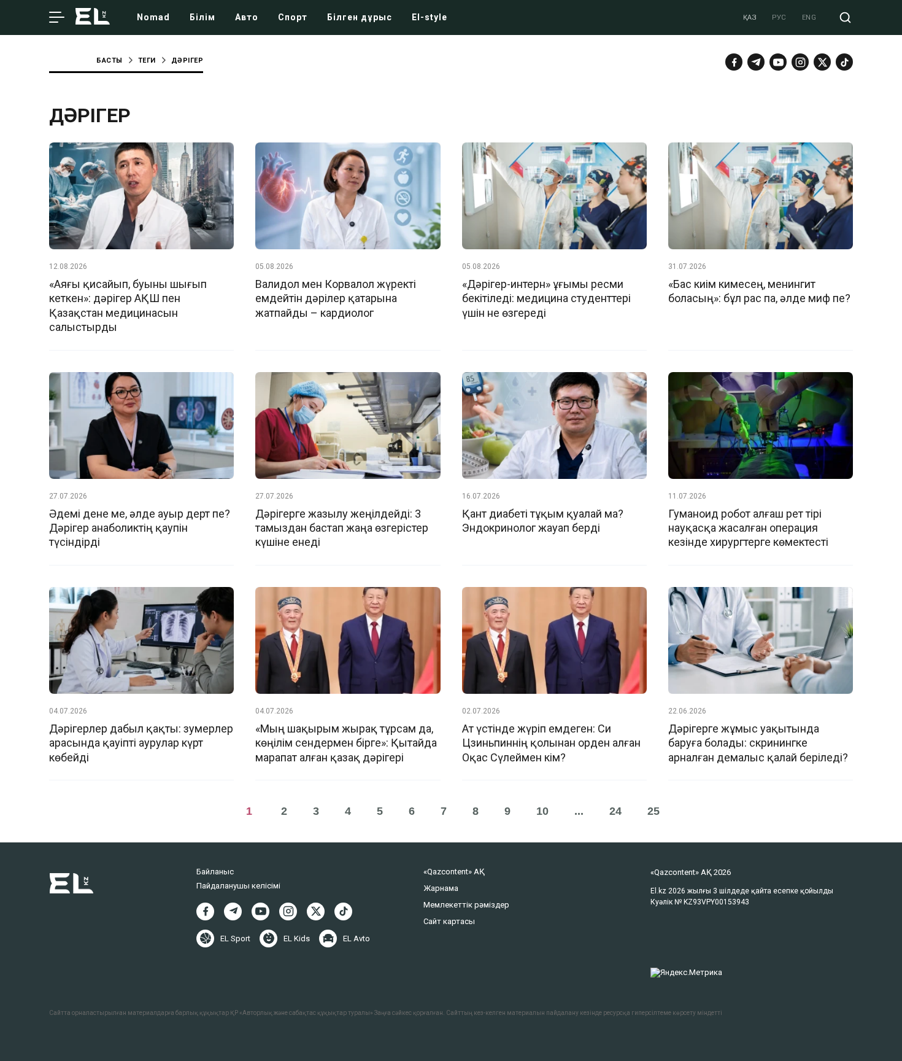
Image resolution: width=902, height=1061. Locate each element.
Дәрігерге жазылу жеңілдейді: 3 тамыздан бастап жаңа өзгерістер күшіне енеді (341, 528)
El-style (429, 17)
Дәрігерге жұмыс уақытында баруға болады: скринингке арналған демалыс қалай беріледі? (758, 743)
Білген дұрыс (359, 17)
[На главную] (92, 17)
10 (542, 811)
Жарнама (440, 888)
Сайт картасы (449, 921)
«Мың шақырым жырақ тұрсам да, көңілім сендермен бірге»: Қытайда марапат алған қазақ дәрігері (346, 743)
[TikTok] (844, 62)
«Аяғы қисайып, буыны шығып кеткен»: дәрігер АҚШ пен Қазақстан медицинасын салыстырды (128, 305)
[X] (316, 911)
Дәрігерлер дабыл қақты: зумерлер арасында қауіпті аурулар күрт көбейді (141, 743)
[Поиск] (845, 17)
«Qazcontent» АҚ (454, 871)
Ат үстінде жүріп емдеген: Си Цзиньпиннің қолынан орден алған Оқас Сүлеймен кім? (551, 743)
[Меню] (56, 18)
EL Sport (235, 938)
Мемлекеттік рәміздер (466, 904)
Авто (246, 17)
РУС (779, 17)
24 (615, 811)
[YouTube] (778, 62)
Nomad (153, 17)
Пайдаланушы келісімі (238, 885)
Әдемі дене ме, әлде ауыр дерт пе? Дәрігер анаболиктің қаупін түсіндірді (139, 528)
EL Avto (356, 938)
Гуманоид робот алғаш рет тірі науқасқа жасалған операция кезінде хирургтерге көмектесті (748, 528)
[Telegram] (756, 62)
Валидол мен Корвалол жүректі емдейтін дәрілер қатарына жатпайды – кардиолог (335, 298)
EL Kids (296, 938)
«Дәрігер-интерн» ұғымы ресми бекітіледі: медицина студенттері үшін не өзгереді (546, 298)
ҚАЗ (750, 17)
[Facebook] (733, 62)
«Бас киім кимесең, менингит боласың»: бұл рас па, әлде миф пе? (759, 291)
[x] (822, 62)
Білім (202, 17)
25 (653, 811)
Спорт (292, 17)
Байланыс (215, 871)
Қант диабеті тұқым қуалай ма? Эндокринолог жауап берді (542, 520)
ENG (809, 17)
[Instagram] (800, 62)
